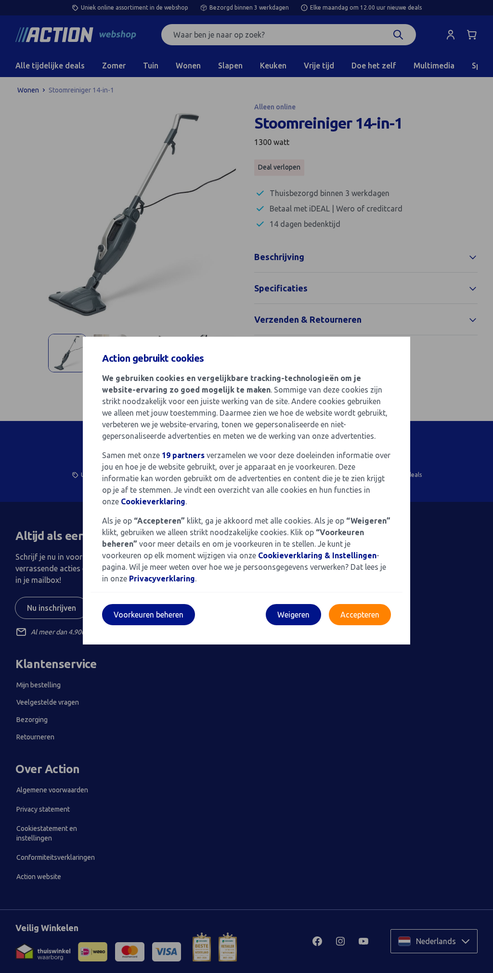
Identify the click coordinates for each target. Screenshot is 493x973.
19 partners (183, 455)
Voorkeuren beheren (148, 614)
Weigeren (293, 614)
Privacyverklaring (162, 578)
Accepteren (359, 614)
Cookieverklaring (153, 501)
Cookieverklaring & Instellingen (317, 555)
